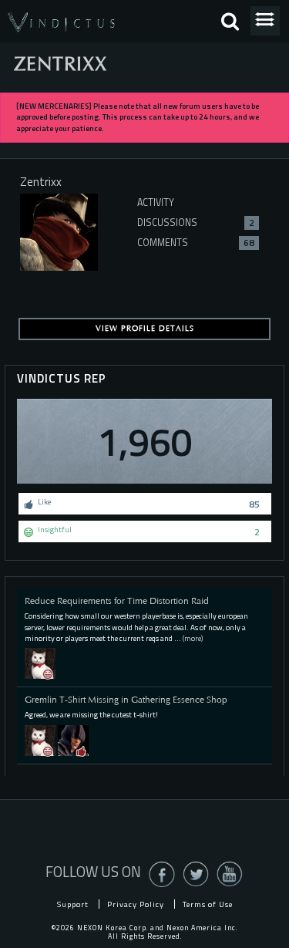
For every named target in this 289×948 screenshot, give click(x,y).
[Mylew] (40, 663)
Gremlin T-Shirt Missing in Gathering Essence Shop (126, 699)
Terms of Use (208, 904)
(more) (193, 638)
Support (73, 904)
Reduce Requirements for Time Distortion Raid (117, 600)
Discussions (195, 222)
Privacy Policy (135, 904)
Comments (195, 242)
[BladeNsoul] (73, 739)
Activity (155, 202)
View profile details (145, 328)
